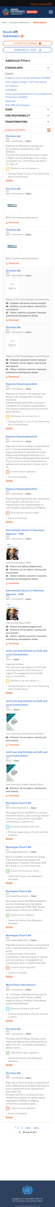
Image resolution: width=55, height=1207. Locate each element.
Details (9, 180)
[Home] (13, 14)
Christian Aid (13, 136)
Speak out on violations (22, 914)
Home (4, 23)
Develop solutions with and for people (26, 826)
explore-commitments (20, 23)
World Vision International (21, 984)
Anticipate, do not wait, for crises (26, 415)
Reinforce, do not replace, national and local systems (26, 168)
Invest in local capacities (23, 471)
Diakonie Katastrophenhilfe (21, 383)
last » (36, 1127)
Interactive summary (25, 43)
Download (14, 222)
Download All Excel (25, 49)
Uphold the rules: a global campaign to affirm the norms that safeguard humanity (26, 1052)
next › (28, 1127)
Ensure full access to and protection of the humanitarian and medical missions (26, 870)
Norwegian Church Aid (18, 802)
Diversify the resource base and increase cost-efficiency (26, 512)
